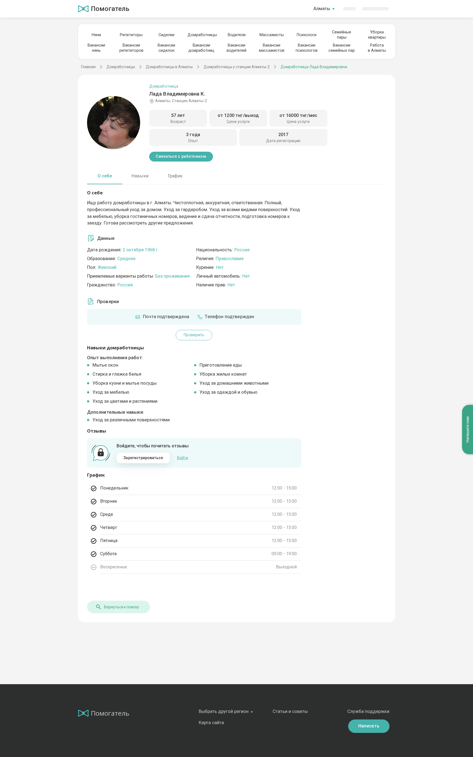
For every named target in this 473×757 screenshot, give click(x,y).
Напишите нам (467, 430)
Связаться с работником (181, 156)
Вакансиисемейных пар (341, 48)
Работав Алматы (377, 48)
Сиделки (166, 35)
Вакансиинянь (96, 48)
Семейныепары (341, 35)
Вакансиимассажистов (271, 48)
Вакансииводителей (236, 48)
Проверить (194, 335)
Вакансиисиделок (166, 48)
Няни (96, 35)
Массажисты (271, 35)
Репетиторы (131, 35)
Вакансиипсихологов (307, 48)
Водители (237, 35)
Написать (369, 726)
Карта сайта (211, 722)
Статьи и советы (290, 711)
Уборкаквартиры (377, 35)
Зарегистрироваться (143, 458)
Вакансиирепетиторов (131, 48)
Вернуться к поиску (121, 607)
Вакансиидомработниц (201, 48)
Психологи (306, 35)
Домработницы (201, 35)
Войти (182, 458)
